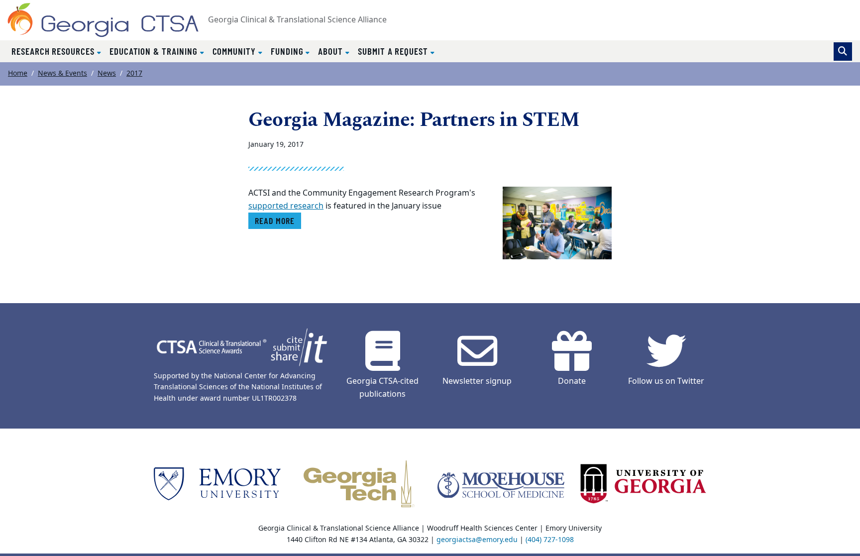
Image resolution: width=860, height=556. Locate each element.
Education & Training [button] (154, 51)
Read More (275, 220)
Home (17, 73)
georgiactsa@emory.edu (477, 540)
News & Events (62, 73)
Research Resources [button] (54, 51)
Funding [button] (288, 51)
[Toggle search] (843, 51)
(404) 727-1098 (550, 540)
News (107, 73)
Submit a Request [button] (394, 51)
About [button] (331, 51)
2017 (134, 73)
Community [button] (235, 51)
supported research (285, 206)
